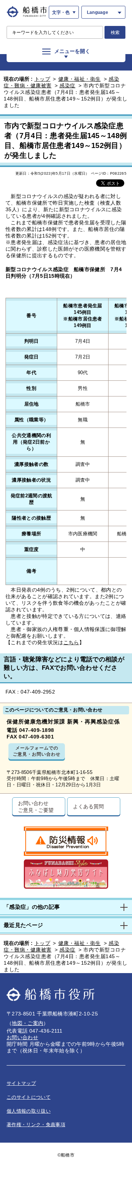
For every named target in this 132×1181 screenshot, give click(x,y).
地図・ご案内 (27, 1023)
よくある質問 (88, 806)
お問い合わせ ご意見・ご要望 (36, 806)
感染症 (67, 85)
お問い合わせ (22, 1037)
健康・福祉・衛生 (79, 79)
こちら (71, 642)
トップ (42, 79)
